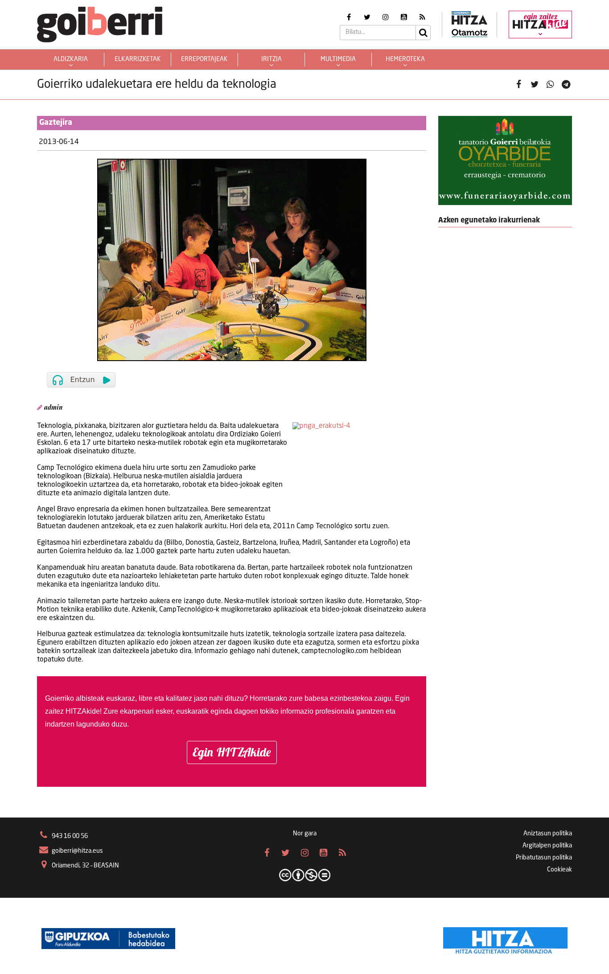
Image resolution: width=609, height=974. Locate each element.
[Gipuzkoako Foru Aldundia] (108, 938)
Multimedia (338, 59)
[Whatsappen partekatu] (550, 85)
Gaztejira (55, 123)
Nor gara (305, 833)
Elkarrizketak (138, 59)
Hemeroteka (405, 59)
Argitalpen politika (547, 845)
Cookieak (559, 870)
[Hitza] (505, 938)
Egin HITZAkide (232, 752)
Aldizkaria (70, 59)
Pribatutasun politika (544, 858)
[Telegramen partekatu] (566, 85)
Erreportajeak (204, 59)
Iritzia (271, 59)
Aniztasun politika (547, 833)
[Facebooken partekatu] (519, 85)
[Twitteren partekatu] (535, 85)
